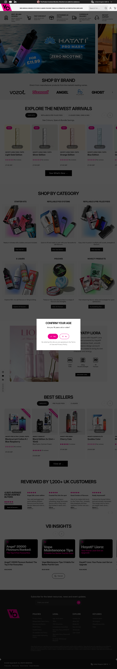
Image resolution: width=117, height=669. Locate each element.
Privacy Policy (62, 344)
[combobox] (102, 2)
